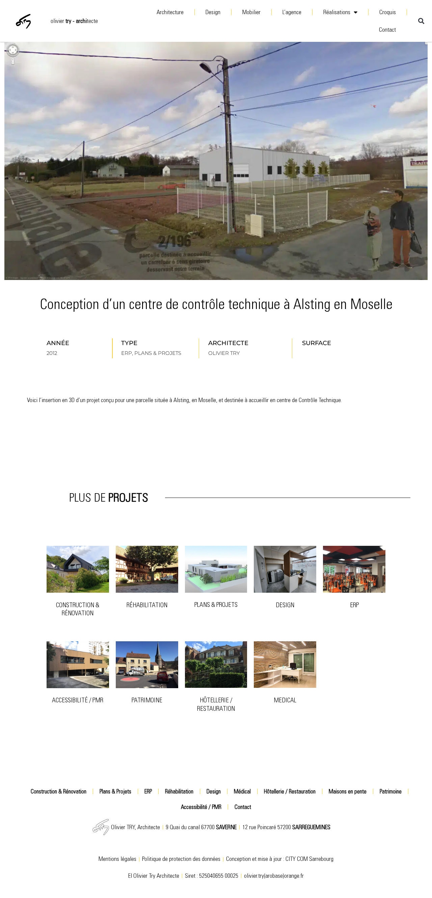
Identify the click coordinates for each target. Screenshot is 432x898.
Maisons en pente (348, 791)
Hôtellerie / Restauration (216, 704)
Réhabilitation (147, 605)
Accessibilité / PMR (77, 700)
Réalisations (336, 12)
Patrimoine (391, 791)
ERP (354, 605)
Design (213, 12)
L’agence (291, 12)
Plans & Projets (216, 605)
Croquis (387, 12)
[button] (421, 21)
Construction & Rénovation (77, 609)
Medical (285, 700)
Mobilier (251, 12)
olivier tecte (74, 21)
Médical (242, 791)
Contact (387, 29)
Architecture (170, 12)
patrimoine (147, 700)
